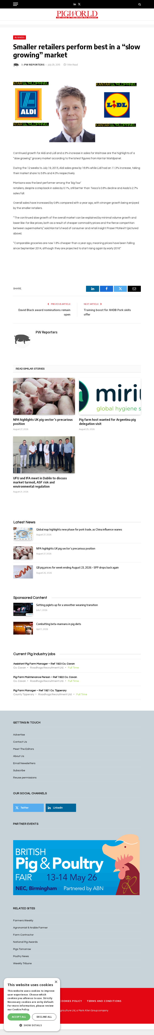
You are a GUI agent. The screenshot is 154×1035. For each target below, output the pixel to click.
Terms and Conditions (104, 1000)
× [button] (55, 982)
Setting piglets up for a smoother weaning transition (67, 605)
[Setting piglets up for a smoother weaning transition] (23, 609)
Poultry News (21, 956)
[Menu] (15, 4)
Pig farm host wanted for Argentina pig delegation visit (107, 422)
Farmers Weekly (23, 920)
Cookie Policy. (21, 1009)
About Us (18, 756)
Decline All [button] (44, 1016)
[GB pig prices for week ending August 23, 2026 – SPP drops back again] (23, 571)
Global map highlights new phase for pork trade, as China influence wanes (79, 529)
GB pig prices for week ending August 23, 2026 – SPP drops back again (77, 567)
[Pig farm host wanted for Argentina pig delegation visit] (110, 396)
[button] (32, 1025)
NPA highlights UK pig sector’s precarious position (43, 422)
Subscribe (19, 770)
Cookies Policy (71, 1000)
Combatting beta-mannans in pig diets (58, 624)
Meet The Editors (23, 749)
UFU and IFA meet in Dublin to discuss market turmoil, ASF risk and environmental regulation (40, 482)
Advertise (19, 734)
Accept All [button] (19, 1016)
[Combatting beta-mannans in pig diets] (23, 628)
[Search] (139, 4)
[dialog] (32, 1004)
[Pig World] (77, 14)
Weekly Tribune (22, 963)
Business (19, 37)
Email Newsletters (24, 763)
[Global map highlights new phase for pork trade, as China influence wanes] (23, 533)
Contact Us (20, 742)
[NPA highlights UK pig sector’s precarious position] (44, 396)
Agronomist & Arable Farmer (30, 927)
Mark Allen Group (88, 1010)
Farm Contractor (23, 935)
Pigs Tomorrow (22, 949)
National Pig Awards (25, 942)
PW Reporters (34, 64)
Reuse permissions (24, 777)
